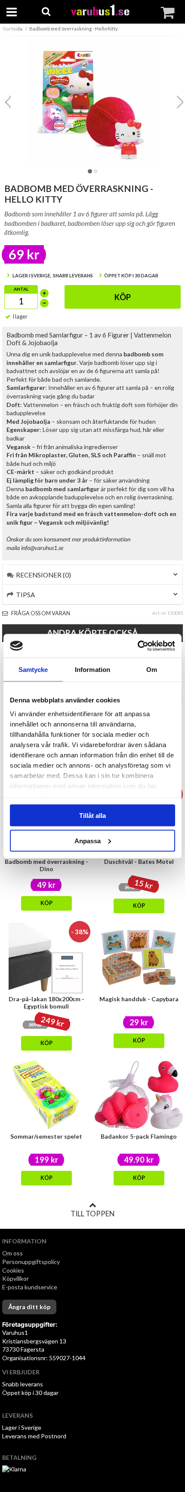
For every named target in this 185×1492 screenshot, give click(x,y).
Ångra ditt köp (29, 1306)
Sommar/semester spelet (46, 1136)
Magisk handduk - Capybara (139, 999)
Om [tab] (151, 669)
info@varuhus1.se (42, 547)
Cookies (13, 1270)
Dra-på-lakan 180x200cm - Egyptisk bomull (46, 1002)
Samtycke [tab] (33, 669)
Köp (122, 297)
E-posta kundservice (30, 1287)
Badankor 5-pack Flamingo (139, 1136)
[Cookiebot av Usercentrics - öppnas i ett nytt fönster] (137, 645)
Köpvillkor (15, 1278)
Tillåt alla (92, 815)
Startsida (12, 28)
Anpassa (87, 840)
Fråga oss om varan (40, 613)
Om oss (12, 1253)
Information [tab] (92, 669)
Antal (21, 289)
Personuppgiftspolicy (31, 1261)
